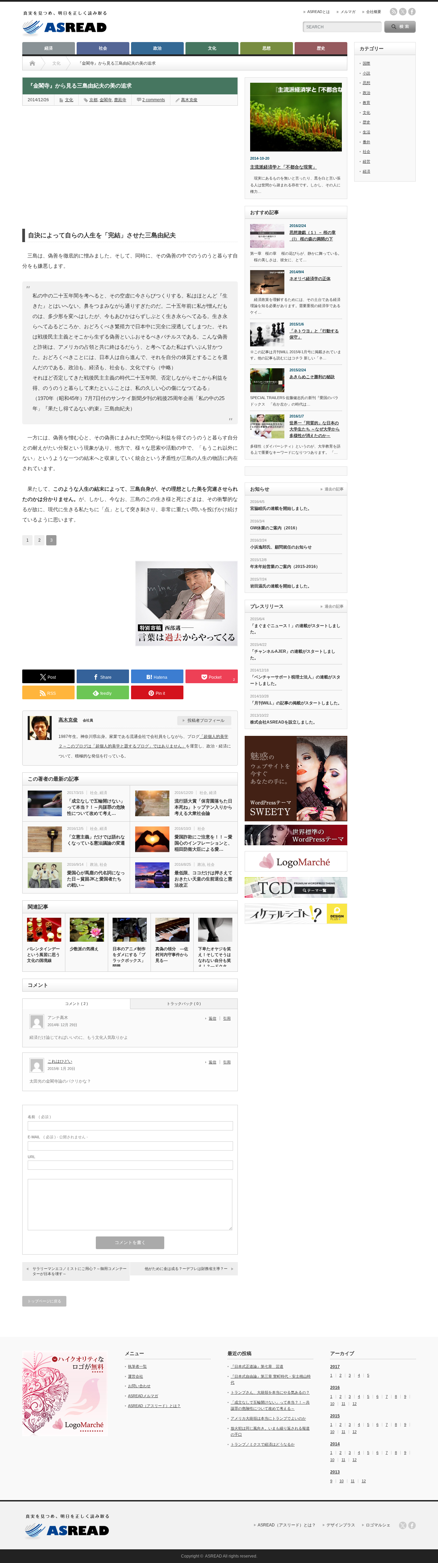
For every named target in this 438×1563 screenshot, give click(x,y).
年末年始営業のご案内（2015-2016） (285, 566)
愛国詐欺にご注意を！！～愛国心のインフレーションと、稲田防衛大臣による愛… (203, 843)
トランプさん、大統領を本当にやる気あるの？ (270, 1392)
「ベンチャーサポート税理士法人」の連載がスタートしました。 (295, 680)
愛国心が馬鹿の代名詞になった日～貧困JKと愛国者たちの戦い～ (96, 879)
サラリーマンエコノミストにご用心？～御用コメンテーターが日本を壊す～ (80, 1271)
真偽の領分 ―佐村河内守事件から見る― (171, 954)
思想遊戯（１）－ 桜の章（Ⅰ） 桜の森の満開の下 (312, 235)
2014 (335, 1444)
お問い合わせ (139, 1386)
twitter (403, 11)
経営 (366, 161)
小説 (366, 73)
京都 (93, 99)
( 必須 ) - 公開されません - (58, 1137)
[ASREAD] (64, 35)
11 (343, 1404)
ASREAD (213, 1556)
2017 (335, 1366)
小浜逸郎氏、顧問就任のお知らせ (281, 547)
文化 (212, 48)
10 (332, 1404)
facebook (412, 11)
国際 (366, 63)
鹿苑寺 (120, 99)
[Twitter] (403, 1525)
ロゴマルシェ (378, 1525)
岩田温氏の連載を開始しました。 (281, 586)
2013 (335, 1472)
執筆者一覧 (137, 1366)
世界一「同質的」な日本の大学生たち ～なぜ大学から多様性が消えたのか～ (314, 429)
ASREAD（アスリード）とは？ (154, 1406)
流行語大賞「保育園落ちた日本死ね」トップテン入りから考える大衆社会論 (203, 807)
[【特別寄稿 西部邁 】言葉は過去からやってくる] (186, 644)
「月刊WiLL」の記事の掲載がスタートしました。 (296, 703)
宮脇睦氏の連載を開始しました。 (281, 508)
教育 (366, 103)
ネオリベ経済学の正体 (310, 278)
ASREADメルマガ (143, 1396)
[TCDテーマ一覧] (296, 887)
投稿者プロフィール (206, 720)
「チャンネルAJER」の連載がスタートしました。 (292, 654)
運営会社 (135, 1376)
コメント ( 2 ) (76, 1004)
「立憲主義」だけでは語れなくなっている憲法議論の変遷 (96, 840)
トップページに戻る (44, 1301)
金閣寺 (106, 99)
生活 (366, 132)
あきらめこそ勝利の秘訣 (312, 376)
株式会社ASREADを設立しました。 (283, 722)
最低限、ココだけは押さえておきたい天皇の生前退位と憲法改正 (203, 879)
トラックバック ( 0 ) (184, 1004)
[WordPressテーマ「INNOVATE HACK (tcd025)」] (296, 835)
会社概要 (373, 12)
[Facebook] (412, 1525)
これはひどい (60, 1061)
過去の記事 (334, 489)
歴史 (321, 48)
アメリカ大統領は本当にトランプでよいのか (268, 1418)
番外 (366, 142)
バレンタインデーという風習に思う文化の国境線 (43, 954)
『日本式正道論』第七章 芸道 (257, 1366)
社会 (103, 48)
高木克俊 (189, 99)
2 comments (153, 99)
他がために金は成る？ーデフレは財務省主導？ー (186, 1269)
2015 (335, 1416)
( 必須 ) (39, 1117)
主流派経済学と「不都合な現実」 (283, 167)
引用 (227, 1018)
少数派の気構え (84, 948)
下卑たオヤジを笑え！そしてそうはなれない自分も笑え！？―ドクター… (214, 960)
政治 (157, 48)
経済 (48, 48)
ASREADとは (318, 12)
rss (393, 11)
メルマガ (348, 12)
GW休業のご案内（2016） (274, 528)
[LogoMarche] (296, 861)
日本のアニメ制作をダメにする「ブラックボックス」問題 (129, 957)
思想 (266, 48)
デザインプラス (340, 1525)
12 (354, 1404)
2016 (335, 1387)
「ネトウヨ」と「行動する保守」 (314, 334)
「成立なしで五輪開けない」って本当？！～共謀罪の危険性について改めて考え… (96, 807)
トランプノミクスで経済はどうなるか (263, 1444)
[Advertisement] (73, 155)
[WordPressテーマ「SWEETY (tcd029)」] (296, 778)
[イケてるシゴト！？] (296, 913)
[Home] (32, 63)
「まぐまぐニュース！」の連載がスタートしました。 (295, 629)
